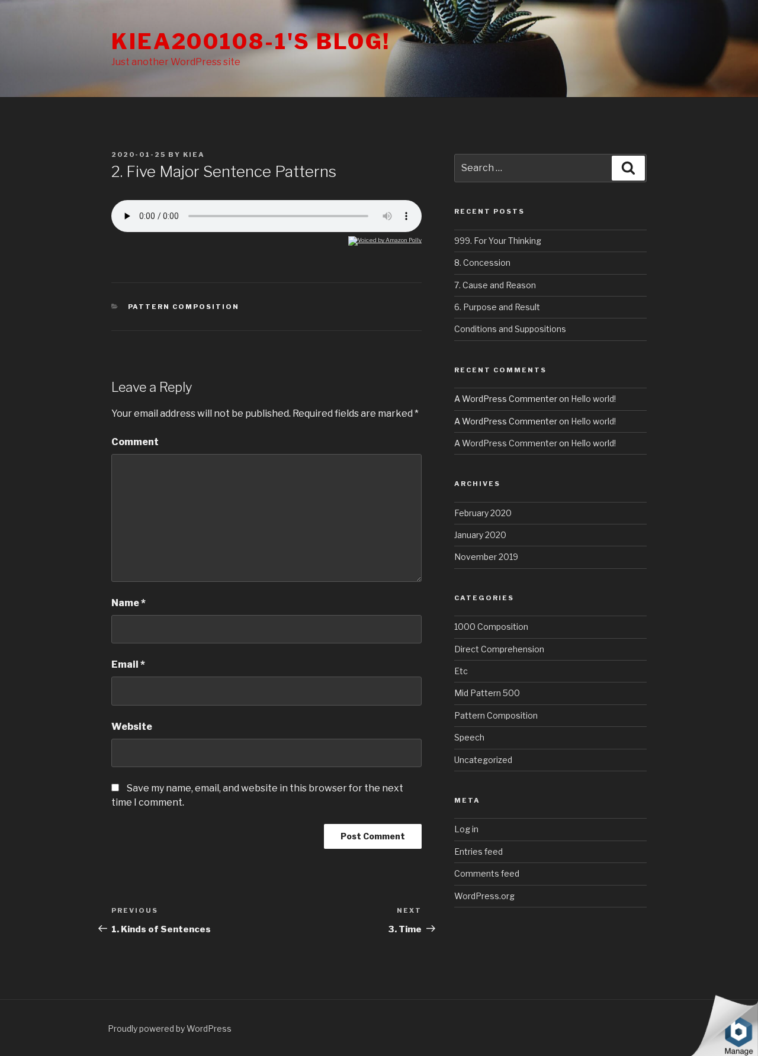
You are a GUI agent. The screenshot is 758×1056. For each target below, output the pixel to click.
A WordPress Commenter (505, 443)
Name (128, 603)
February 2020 (483, 513)
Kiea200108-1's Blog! (250, 41)
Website (131, 726)
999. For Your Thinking (497, 241)
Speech (469, 737)
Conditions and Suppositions (510, 329)
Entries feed (478, 851)
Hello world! (593, 399)
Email (128, 664)
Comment (135, 441)
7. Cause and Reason (495, 285)
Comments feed (486, 873)
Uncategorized (483, 760)
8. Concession (482, 262)
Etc (461, 671)
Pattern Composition (184, 306)
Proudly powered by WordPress (170, 1028)
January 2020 (480, 535)
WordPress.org (484, 896)
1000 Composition (491, 627)
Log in (466, 829)
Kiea (194, 154)
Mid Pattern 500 (487, 693)
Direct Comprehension (499, 649)
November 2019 (486, 557)
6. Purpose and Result (497, 307)
